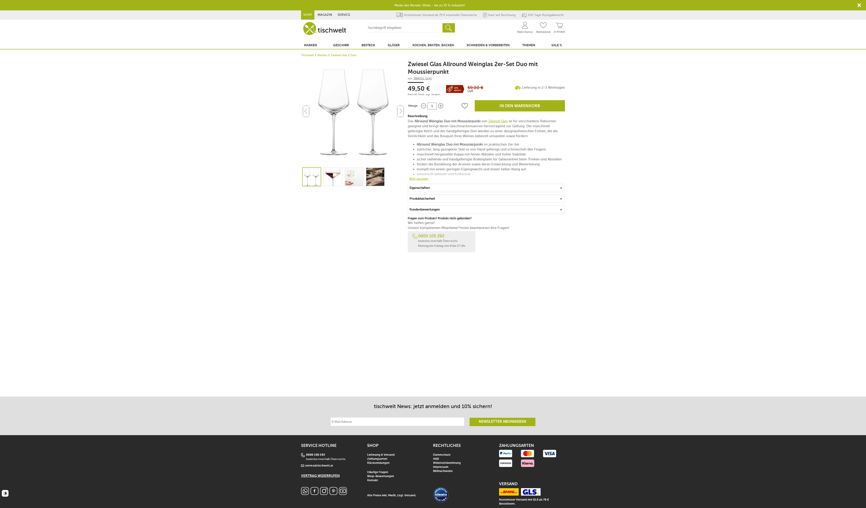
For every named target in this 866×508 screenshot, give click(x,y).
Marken (322, 55)
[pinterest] (333, 493)
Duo (353, 55)
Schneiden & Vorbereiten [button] (488, 45)
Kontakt (372, 480)
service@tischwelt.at (319, 465)
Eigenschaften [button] (420, 188)
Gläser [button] (394, 45)
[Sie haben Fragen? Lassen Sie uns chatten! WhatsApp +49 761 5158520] (305, 493)
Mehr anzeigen (418, 178)
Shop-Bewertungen (380, 476)
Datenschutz (442, 454)
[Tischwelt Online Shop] (324, 28)
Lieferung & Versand (381, 454)
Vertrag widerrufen (320, 476)
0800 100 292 (431, 235)
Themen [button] (528, 45)
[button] (465, 106)
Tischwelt (307, 55)
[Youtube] (343, 493)
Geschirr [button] (341, 45)
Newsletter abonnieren (502, 422)
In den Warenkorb (520, 106)
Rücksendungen (378, 463)
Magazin (325, 15)
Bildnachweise (443, 471)
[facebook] (314, 493)
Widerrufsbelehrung (447, 463)
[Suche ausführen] (448, 27)
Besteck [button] (368, 45)
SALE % (556, 45)
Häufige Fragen (377, 472)
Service (344, 15)
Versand (435, 94)
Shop (307, 15)
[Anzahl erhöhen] (441, 106)
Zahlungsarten (377, 458)
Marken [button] (310, 45)
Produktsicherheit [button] (422, 199)
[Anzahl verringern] (423, 106)
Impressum (440, 467)
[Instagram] (324, 493)
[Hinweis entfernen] (859, 5)
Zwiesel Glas (339, 55)
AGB (436, 458)
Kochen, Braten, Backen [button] (433, 45)
